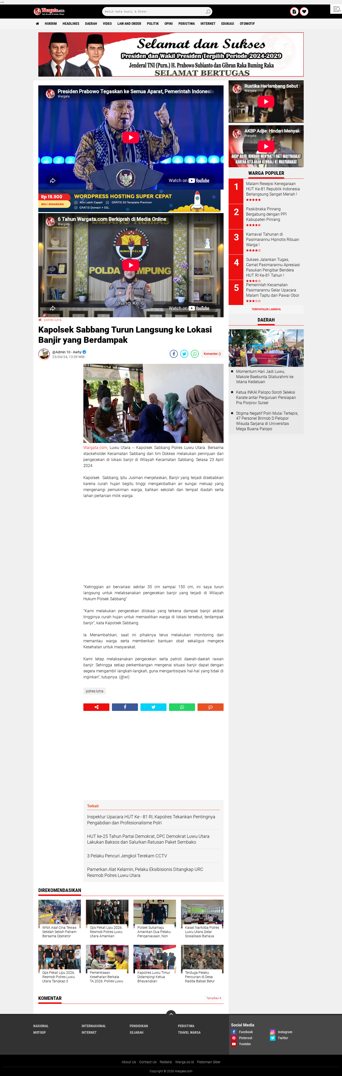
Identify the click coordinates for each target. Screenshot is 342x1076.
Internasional (94, 1026)
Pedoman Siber (209, 1062)
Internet (208, 24)
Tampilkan (213, 998)
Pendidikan (139, 1026)
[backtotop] (171, 1015)
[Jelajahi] (336, 9)
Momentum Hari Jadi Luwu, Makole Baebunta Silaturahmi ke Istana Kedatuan (264, 376)
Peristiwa (187, 24)
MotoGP (39, 1032)
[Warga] (294, 12)
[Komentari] (211, 707)
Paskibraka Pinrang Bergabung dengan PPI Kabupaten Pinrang (266, 214)
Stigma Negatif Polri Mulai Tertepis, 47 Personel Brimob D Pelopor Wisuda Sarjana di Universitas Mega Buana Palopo (267, 421)
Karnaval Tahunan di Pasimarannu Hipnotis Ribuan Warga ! (272, 239)
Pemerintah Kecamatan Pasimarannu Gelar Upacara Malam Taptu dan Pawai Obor (272, 290)
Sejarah (136, 1032)
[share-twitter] (184, 354)
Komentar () (212, 354)
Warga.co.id (184, 1062)
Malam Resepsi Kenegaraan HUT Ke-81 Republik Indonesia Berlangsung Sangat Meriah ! (273, 189)
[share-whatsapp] (195, 354)
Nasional (41, 1026)
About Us (129, 1062)
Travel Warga (189, 1032)
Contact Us (147, 1062)
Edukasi (227, 24)
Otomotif (247, 24)
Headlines (71, 24)
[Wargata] (304, 12)
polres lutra (53, 320)
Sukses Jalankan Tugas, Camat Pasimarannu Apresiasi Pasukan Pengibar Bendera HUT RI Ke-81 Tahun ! (273, 267)
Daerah (91, 24)
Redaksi (166, 1062)
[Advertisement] (58, 439)
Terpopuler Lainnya (266, 309)
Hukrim (51, 24)
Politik (153, 24)
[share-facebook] (174, 354)
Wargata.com (95, 447)
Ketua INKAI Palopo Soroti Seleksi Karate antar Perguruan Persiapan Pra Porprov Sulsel (266, 397)
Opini (168, 24)
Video (107, 24)
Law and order (129, 24)
